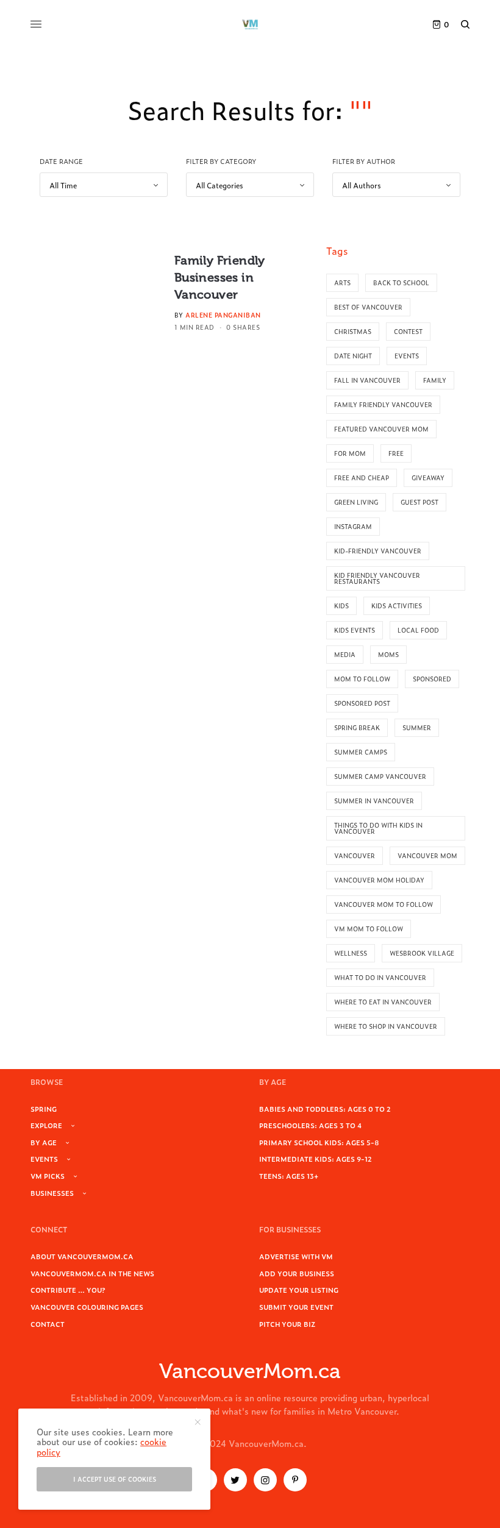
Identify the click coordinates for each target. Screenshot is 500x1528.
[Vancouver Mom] (250, 24)
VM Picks (47, 1176)
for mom (350, 453)
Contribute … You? (67, 1290)
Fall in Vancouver (367, 380)
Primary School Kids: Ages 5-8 (319, 1142)
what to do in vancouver (380, 977)
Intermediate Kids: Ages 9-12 (315, 1159)
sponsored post (362, 703)
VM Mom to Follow (368, 928)
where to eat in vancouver (383, 1001)
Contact (47, 1324)
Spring (43, 1109)
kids (341, 605)
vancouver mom (427, 855)
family (434, 380)
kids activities (396, 605)
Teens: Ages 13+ (288, 1176)
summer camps (360, 751)
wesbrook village (422, 953)
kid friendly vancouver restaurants (377, 578)
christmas (352, 331)
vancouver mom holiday (379, 879)
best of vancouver (368, 306)
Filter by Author (363, 161)
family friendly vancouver (383, 404)
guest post (419, 501)
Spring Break (357, 727)
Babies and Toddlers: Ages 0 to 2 (325, 1109)
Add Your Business (296, 1273)
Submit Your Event (296, 1307)
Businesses (52, 1193)
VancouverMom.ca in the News (92, 1273)
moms (388, 654)
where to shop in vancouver (385, 1026)
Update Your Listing (298, 1290)
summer (416, 727)
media (344, 654)
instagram (353, 526)
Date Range (61, 161)
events (407, 355)
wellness (350, 953)
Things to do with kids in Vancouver (378, 828)
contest (408, 331)
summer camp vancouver (380, 776)
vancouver (354, 855)
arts (342, 282)
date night (353, 355)
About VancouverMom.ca (82, 1256)
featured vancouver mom (381, 428)
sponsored (432, 678)
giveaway (428, 477)
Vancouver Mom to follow (383, 904)
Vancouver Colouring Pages (86, 1307)
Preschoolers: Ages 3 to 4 (310, 1125)
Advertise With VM (296, 1256)
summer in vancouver (374, 800)
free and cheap (361, 477)
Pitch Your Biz (287, 1324)
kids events (354, 629)
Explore (46, 1125)
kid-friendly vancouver (377, 550)
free (396, 453)
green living (356, 501)
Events (44, 1159)
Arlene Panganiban (223, 314)
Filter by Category (221, 161)
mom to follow (362, 678)
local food (418, 629)
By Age (43, 1142)
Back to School (401, 282)
